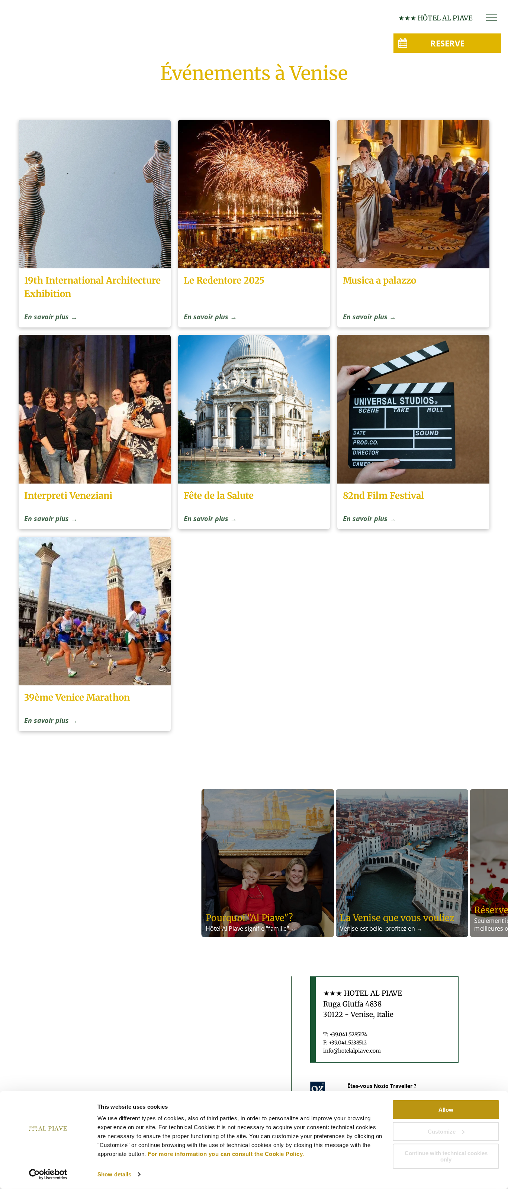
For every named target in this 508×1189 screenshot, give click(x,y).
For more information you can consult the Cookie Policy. (226, 1154)
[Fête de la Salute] (254, 409)
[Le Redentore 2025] (254, 194)
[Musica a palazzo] (413, 194)
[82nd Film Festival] (413, 409)
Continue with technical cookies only (446, 1156)
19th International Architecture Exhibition (92, 287)
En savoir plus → (50, 316)
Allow (445, 1109)
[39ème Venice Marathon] (95, 611)
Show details (114, 1174)
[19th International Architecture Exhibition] (95, 194)
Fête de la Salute (219, 495)
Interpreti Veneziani (68, 495)
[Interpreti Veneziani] (95, 409)
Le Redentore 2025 (224, 280)
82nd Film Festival (383, 495)
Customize (442, 1131)
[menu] (491, 18)
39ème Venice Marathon (77, 697)
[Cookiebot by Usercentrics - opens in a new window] (48, 1174)
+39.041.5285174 (348, 1034)
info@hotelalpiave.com (352, 1050)
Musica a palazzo (379, 280)
